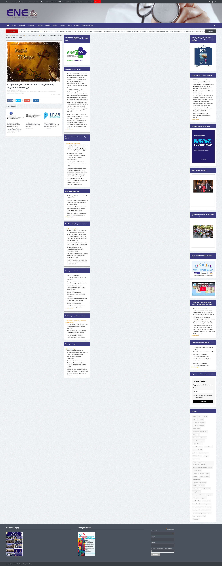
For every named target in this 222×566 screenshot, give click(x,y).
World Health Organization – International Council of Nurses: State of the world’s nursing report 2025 (77, 202)
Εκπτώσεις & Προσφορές (73, 143)
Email (59, 94)
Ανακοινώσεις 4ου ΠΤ (35, 91)
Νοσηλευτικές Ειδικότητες (199, 482)
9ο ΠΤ (205, 416)
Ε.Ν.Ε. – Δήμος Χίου (198, 334)
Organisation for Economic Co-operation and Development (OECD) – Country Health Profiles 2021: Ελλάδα (77, 208)
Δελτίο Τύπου (208, 447)
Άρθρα (201, 419)
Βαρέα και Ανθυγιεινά (198, 440)
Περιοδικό (39, 25)
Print (54, 94)
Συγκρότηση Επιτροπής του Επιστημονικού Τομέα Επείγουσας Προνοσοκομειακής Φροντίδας (75, 305)
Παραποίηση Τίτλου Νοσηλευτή (201, 488)
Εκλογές (206, 456)
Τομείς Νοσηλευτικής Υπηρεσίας (201, 504)
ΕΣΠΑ (199, 456)
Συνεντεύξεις (206, 501)
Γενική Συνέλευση (197, 447)
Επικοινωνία (80, 1)
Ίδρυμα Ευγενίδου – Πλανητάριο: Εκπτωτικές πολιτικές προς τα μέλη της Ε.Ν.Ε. (77, 163)
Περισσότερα (69, 129)
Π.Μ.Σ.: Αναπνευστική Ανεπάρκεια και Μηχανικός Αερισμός (33, 124)
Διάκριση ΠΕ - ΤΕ (197, 450)
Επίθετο (153, 542)
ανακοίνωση (196, 519)
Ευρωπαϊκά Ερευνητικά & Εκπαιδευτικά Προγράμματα (60, 1)
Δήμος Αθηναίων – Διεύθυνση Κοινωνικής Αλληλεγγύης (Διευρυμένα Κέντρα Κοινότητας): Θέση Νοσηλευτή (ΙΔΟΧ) (203, 86)
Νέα (15, 25)
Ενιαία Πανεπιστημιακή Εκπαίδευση (202, 467)
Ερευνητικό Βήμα (71, 349)
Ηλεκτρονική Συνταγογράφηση (201, 473)
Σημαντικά (53, 91)
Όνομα (153, 536)
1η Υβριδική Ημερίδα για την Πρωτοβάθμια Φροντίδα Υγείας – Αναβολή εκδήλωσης (75, 249)
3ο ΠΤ (200, 416)
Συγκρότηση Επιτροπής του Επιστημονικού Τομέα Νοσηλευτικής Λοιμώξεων (76, 294)
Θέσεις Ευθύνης (204, 476)
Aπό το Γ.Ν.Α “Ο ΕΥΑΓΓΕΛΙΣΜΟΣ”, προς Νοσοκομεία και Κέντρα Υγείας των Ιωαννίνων (77, 326)
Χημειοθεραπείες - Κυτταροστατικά (202, 513)
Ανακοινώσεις (196, 428)
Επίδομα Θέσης (197, 470)
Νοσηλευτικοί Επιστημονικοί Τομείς (34, 1)
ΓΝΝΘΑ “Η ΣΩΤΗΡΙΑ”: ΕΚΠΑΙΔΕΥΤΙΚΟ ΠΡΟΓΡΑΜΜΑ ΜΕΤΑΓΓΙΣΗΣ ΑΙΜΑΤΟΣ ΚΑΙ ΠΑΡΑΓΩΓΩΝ (77, 262)
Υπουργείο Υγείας (197, 510)
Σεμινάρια (209, 494)
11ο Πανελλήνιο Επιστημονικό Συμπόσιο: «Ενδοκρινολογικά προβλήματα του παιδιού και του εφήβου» (77, 255)
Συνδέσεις (63, 25)
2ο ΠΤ (194, 416)
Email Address (162, 531)
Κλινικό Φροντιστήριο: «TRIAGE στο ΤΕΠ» (204, 351)
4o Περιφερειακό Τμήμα (23, 91)
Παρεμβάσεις (196, 491)
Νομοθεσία (22, 25)
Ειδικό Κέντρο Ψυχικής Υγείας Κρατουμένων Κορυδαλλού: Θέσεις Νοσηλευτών (202, 115)
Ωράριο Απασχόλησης (199, 516)
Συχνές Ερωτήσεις (73, 25)
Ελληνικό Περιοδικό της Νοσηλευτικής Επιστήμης (199, 463)
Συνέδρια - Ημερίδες (71, 229)
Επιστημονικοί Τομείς (87, 25)
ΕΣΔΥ (194, 456)
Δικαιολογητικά (89, 1)
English (97, 1)
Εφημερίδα (31, 25)
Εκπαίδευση (196, 459)
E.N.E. (8, 1)
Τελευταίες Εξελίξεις (19, 93)
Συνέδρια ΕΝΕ (196, 501)
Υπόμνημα (207, 510)
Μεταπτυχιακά (196, 479)
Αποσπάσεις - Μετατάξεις (199, 437)
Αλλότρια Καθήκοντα (198, 425)
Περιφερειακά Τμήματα (18, 1)
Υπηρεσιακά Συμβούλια (204, 507)
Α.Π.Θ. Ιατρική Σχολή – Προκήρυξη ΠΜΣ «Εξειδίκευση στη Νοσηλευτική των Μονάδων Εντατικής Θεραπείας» (36, 31)
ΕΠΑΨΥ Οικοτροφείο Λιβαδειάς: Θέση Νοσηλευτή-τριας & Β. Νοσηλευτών (51, 124)
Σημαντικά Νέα (10, 93)
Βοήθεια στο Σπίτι (197, 444)
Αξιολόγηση (196, 434)
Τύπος (194, 507)
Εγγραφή (203, 401)
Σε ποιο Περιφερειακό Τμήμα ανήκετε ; (162, 548)
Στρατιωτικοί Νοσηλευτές (199, 498)
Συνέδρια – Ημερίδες (51, 25)
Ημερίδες (195, 476)
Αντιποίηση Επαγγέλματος (200, 431)
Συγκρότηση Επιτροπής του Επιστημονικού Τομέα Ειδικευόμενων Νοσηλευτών (76, 277)
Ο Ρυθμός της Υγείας (198, 485)
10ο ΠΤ (195, 419)
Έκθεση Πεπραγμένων (199, 422)
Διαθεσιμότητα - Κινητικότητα (200, 453)
